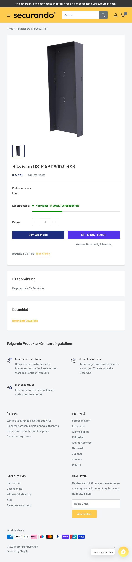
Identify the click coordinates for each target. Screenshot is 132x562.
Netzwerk (78, 448)
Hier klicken (43, 253)
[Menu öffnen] (8, 15)
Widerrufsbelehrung (19, 494)
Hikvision (17, 175)
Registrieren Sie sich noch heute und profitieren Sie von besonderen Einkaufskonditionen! (66, 3)
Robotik (76, 464)
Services (77, 459)
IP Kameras (78, 426)
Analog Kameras (82, 442)
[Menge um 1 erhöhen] (54, 222)
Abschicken (84, 513)
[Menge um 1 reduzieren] (36, 222)
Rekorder (77, 437)
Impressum (13, 483)
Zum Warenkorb (38, 234)
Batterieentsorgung (19, 505)
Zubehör (77, 453)
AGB (9, 499)
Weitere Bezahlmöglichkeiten (94, 244)
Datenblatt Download (25, 320)
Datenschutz (14, 488)
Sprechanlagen (81, 420)
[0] (122, 15)
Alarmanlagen (80, 431)
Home (10, 28)
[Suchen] (103, 15)
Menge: (16, 222)
